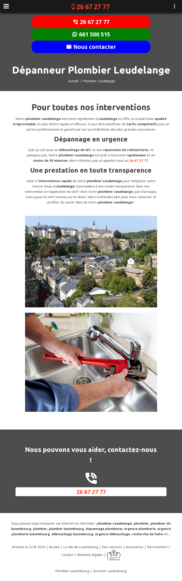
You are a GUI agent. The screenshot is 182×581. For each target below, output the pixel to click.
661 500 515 (93, 34)
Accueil (73, 81)
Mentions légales (90, 554)
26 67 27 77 (93, 6)
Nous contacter (94, 46)
